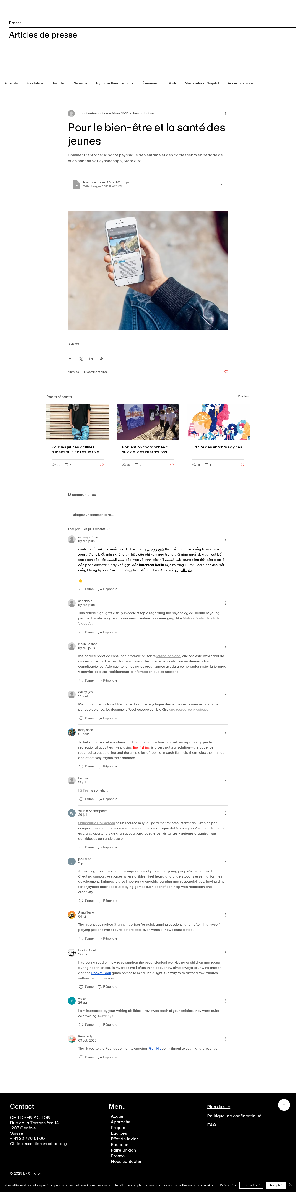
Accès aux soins (241, 83)
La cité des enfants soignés (217, 447)
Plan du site (218, 1107)
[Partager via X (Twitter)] (80, 358)
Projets (118, 1128)
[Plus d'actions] (225, 113)
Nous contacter (126, 1162)
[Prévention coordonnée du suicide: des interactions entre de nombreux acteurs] (148, 422)
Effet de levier (124, 1139)
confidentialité (247, 1116)
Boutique (119, 1145)
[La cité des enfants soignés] (218, 422)
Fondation (35, 83)
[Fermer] (290, 1185)
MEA (172, 83)
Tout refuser (251, 1185)
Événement (151, 83)
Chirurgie (79, 83)
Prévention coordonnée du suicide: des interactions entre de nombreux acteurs (146, 449)
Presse (118, 1156)
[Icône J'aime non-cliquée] (81, 589)
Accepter (276, 1185)
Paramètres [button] (228, 1185)
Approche (121, 1122)
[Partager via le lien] (102, 358)
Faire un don (123, 1150)
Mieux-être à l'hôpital (202, 83)
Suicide (58, 83)
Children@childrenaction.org (38, 1144)
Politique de (220, 1116)
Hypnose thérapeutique (114, 83)
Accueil (118, 1117)
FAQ (211, 1125)
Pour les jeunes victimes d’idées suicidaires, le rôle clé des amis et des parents (76, 449)
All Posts (11, 83)
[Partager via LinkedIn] (91, 358)
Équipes (119, 1134)
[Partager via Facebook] (70, 358)
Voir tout (244, 396)
